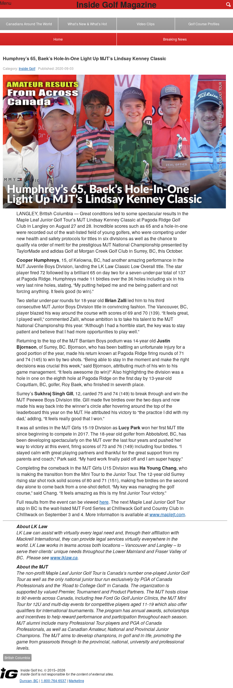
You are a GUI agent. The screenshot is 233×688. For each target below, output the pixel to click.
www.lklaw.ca (64, 557)
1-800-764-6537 (53, 680)
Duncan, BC (29, 680)
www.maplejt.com (167, 514)
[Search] (228, 4)
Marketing (76, 680)
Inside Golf (27, 68)
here (104, 502)
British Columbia (17, 657)
